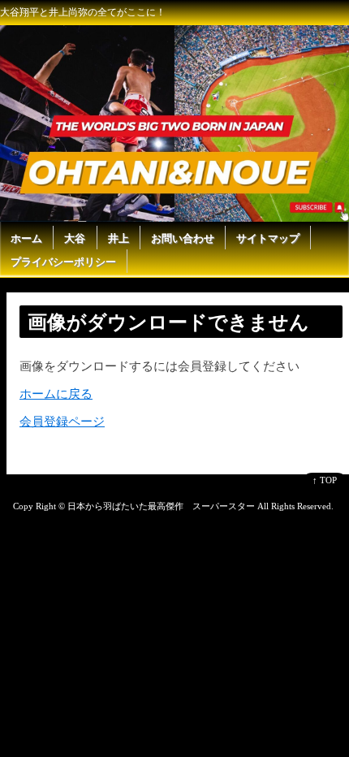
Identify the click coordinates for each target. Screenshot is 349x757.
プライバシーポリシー (63, 262)
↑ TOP (324, 480)
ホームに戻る (56, 393)
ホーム (26, 238)
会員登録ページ (62, 421)
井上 (118, 238)
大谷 (74, 238)
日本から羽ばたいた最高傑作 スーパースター (161, 506)
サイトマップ (267, 238)
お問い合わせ (182, 238)
